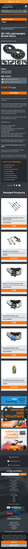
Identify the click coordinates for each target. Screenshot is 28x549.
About (14, 499)
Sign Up (23, 474)
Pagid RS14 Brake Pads (11, 316)
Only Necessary (14, 545)
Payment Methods (14, 483)
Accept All (14, 542)
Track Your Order (14, 486)
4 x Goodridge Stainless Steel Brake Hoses (13, 218)
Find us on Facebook (15, 465)
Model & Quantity (6, 76)
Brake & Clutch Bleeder (10, 251)
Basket (15, 1)
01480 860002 (15, 457)
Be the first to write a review (8, 41)
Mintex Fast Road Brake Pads (13, 284)
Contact (14, 501)
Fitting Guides (14, 495)
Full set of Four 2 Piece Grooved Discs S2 (12, 81)
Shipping (14, 484)
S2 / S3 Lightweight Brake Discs (14, 28)
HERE (2, 146)
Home (2, 27)
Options (14, 226)
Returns (14, 487)
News (14, 498)
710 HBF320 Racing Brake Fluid (13, 380)
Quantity (3, 69)
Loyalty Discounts (14, 489)
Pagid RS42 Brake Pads (11, 348)
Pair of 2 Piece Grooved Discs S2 (10, 79)
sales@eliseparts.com (15, 461)
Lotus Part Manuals (14, 490)
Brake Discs (21, 27)
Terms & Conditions (14, 480)
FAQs (14, 496)
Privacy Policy (14, 481)
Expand (4, 22)
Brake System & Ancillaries (11, 27)
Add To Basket (14, 258)
